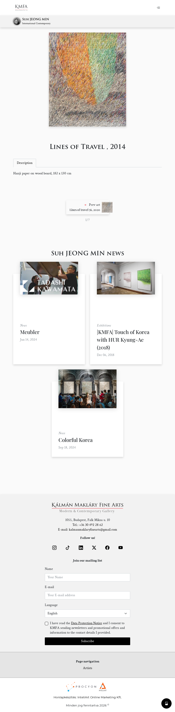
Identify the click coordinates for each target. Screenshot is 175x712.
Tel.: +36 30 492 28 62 (87, 525)
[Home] (24, 7)
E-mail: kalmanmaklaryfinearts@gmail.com (87, 529)
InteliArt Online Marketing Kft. (99, 697)
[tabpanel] (87, 173)
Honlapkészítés (65, 697)
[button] (87, 207)
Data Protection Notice (86, 623)
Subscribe (87, 641)
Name (49, 569)
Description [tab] (24, 163)
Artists (87, 668)
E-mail (49, 587)
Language (51, 605)
